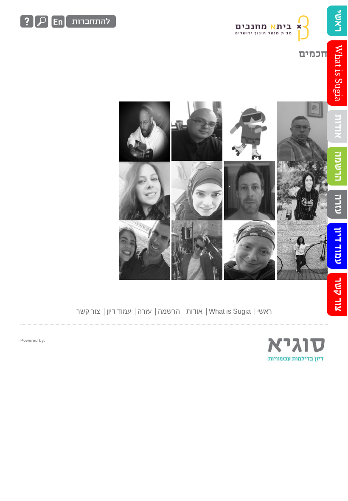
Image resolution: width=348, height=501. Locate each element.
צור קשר (337, 294)
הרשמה (337, 166)
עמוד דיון (337, 246)
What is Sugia (337, 73)
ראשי (337, 21)
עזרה (337, 204)
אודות (337, 126)
